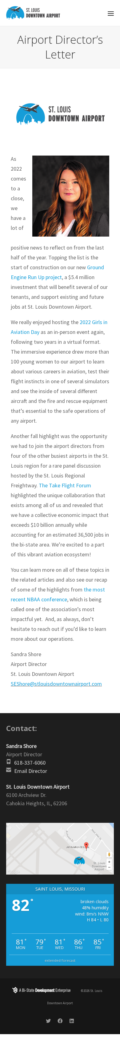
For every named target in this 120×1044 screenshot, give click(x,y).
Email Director (30, 770)
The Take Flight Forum (65, 485)
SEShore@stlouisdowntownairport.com (56, 683)
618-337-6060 (30, 762)
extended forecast (60, 960)
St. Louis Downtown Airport (38, 786)
